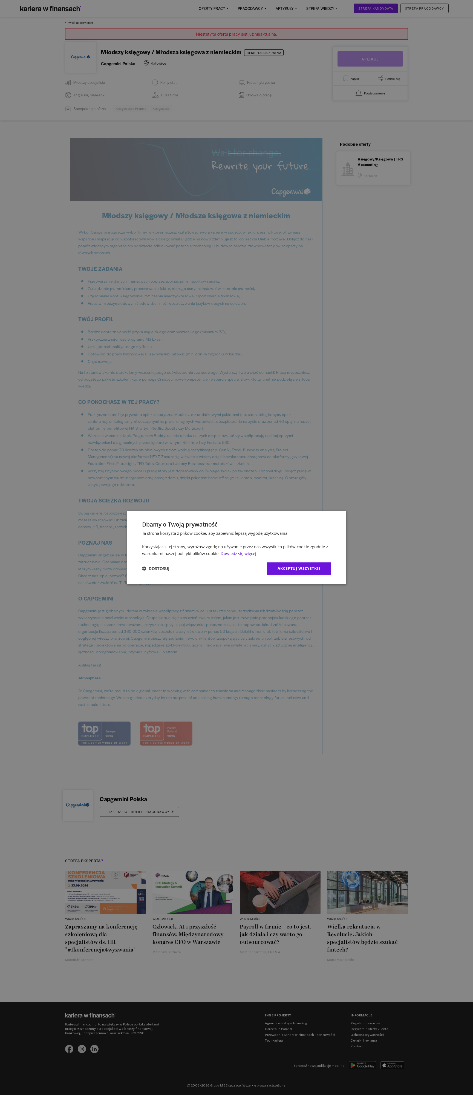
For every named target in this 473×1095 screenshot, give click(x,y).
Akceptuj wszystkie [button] (299, 568)
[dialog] (236, 547)
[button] (155, 568)
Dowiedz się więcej (238, 553)
